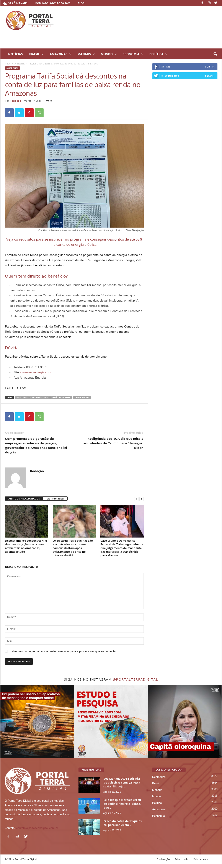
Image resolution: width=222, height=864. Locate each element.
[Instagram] (209, 3)
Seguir (209, 75)
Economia (158, 815)
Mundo (156, 796)
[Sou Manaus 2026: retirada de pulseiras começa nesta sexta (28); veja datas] (89, 785)
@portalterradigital (135, 679)
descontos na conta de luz (32, 397)
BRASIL (34, 54)
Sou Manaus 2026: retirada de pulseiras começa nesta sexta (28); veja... (121, 782)
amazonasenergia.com (35, 372)
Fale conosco (201, 859)
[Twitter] (216, 3)
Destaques (159, 777)
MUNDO (107, 54)
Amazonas (20, 63)
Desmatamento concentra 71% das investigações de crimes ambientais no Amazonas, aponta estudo (26, 546)
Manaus (157, 790)
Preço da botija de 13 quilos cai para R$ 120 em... (122, 823)
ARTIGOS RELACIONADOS (24, 498)
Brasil (155, 783)
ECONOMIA (131, 54)
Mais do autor (55, 498)
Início (7, 63)
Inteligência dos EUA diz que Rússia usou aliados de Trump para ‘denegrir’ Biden (112, 443)
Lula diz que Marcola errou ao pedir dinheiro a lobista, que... (122, 803)
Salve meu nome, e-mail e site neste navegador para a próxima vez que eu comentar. (63, 651)
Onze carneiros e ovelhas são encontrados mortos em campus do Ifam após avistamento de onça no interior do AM (73, 548)
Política (157, 803)
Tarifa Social (81, 397)
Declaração (163, 859)
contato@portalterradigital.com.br (37, 828)
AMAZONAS (58, 54)
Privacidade (181, 859)
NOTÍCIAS (15, 54)
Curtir (209, 66)
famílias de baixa (61, 397)
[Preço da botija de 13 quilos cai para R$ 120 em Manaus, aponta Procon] (89, 827)
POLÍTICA (156, 54)
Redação (15, 100)
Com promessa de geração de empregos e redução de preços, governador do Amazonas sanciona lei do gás (36, 445)
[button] (215, 54)
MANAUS (84, 54)
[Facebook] (202, 3)
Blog (81, 3)
